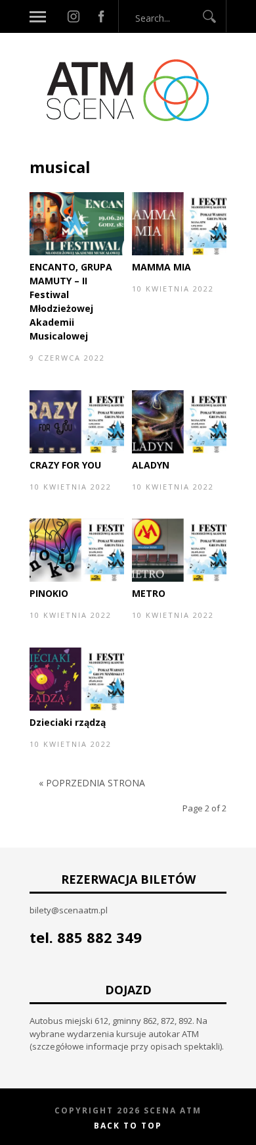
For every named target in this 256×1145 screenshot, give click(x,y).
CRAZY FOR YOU (65, 465)
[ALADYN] (179, 450)
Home (43, 150)
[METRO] (179, 578)
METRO (148, 593)
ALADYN (150, 465)
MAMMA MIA (161, 267)
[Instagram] (73, 16)
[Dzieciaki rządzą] (77, 707)
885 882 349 (99, 937)
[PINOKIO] (77, 578)
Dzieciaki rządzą (68, 722)
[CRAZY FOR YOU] (77, 450)
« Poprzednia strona (92, 782)
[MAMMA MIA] (179, 252)
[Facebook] (101, 16)
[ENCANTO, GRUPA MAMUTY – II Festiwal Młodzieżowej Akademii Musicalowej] (77, 252)
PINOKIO (49, 593)
